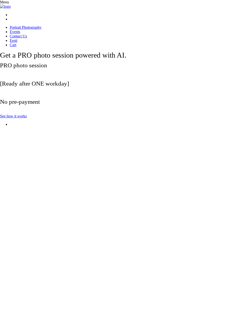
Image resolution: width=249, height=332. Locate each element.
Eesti (13, 40)
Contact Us (18, 36)
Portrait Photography (26, 27)
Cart (13, 45)
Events (15, 32)
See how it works (13, 116)
